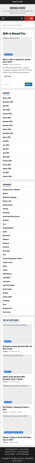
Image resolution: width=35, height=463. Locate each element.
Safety (5, 266)
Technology (6, 300)
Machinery (6, 239)
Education (6, 220)
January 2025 (7, 117)
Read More (8, 76)
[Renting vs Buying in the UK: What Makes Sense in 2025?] (17, 425)
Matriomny (6, 243)
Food (4, 224)
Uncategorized (7, 308)
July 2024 (6, 141)
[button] (3, 18)
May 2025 (6, 106)
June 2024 (6, 145)
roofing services (8, 262)
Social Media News (22, 454)
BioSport (5, 193)
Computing (6, 212)
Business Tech (7, 201)
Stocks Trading (7, 289)
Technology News (12, 449)
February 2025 (7, 113)
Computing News (23, 452)
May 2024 (6, 149)
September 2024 (8, 133)
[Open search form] (22, 18)
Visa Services (8, 54)
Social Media (6, 277)
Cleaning (5, 209)
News (4, 254)
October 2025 (7, 98)
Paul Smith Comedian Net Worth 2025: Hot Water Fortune (17, 347)
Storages (5, 293)
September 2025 (8, 102)
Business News (10, 452)
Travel (4, 304)
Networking (6, 251)
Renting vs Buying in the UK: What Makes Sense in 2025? (17, 438)
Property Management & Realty (12, 258)
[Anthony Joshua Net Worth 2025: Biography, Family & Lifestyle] (17, 364)
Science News (24, 449)
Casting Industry (8, 205)
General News (10, 454)
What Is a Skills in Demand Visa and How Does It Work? (17, 47)
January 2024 (7, 164)
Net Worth (6, 247)
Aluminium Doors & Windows (11, 189)
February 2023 (7, 176)
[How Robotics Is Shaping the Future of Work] (17, 394)
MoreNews (29, 458)
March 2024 (6, 157)
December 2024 (7, 121)
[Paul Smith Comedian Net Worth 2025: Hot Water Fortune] (17, 334)
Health (5, 232)
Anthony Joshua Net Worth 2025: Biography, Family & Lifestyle (14, 377)
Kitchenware (6, 235)
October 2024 (7, 129)
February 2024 (7, 161)
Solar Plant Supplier (9, 285)
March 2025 (6, 110)
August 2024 (7, 137)
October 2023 (7, 168)
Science (5, 270)
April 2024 (6, 153)
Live (31, 18)
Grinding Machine (8, 228)
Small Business (7, 274)
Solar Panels (6, 281)
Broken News (17, 8)
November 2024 (7, 125)
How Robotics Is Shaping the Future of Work (16, 408)
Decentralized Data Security (11, 216)
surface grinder (7, 297)
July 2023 (6, 172)
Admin (6, 64)
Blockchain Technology (9, 197)
